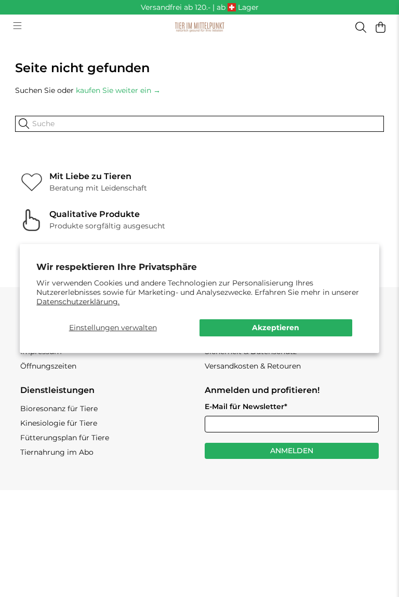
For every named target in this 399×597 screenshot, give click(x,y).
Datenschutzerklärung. (77, 301)
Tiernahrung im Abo (57, 452)
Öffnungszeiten (48, 366)
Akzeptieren (275, 327)
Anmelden (291, 450)
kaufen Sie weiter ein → (118, 90)
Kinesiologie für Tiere (58, 423)
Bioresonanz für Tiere (59, 408)
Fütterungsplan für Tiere (64, 437)
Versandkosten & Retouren (253, 366)
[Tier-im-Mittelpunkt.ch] (199, 27)
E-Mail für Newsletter (246, 406)
